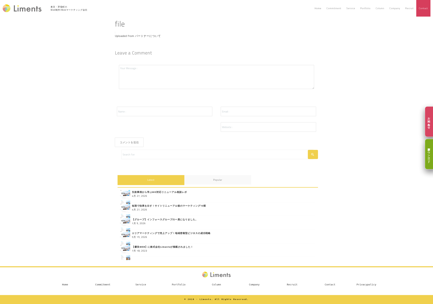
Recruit (292, 284)
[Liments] (22, 8)
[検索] (313, 154)
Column (216, 284)
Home (65, 284)
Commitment (102, 284)
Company (254, 284)
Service (140, 284)
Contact (330, 284)
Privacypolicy (366, 284)
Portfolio (179, 284)
